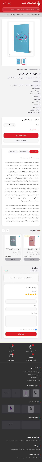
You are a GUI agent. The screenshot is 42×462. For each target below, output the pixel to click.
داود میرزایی (33, 91)
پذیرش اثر (27, 15)
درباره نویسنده (23, 152)
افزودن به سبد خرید (21, 135)
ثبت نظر (6, 271)
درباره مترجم (13, 152)
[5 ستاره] (26, 294)
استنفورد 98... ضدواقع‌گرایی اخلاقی (13, 249)
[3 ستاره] (31, 294)
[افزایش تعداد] (13, 125)
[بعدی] (3, 230)
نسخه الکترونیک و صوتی (21, 141)
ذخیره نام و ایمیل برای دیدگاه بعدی (27, 330)
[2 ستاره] (33, 294)
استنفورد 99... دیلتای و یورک (34, 249)
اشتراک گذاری (11, 78)
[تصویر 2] (18, 61)
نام (36, 298)
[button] (21, 39)
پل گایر (34, 88)
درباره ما (13, 15)
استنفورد (31, 69)
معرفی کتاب (34, 152)
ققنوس (32, 110)
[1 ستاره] (36, 294)
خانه (39, 69)
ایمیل (35, 306)
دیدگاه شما (34, 313)
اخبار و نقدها (20, 15)
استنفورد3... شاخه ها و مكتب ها (21, 86)
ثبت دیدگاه (21, 334)
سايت (35, 69)
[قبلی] (7, 230)
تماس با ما (6, 15)
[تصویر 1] (23, 61)
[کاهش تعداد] (6, 125)
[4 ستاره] (28, 294)
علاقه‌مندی (35, 81)
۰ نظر (19, 78)
